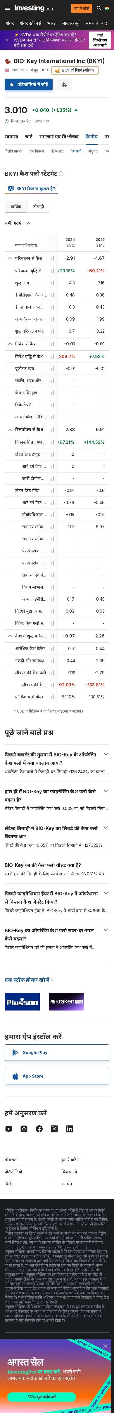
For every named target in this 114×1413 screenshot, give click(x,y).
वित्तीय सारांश (13, 151)
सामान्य (11, 137)
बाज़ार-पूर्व (71, 23)
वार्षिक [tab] (16, 206)
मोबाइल (11, 1159)
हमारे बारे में (71, 1159)
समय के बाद (96, 23)
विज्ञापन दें (69, 1171)
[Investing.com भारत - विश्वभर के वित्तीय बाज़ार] (34, 8)
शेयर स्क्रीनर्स (31, 23)
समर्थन (67, 1183)
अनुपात (93, 151)
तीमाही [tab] (38, 206)
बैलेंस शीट (57, 151)
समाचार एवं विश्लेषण (59, 137)
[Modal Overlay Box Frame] (55, 1376)
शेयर (10, 23)
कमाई (108, 151)
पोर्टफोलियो (13, 1171)
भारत (51, 23)
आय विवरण (36, 151)
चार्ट (28, 137)
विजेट (9, 1183)
